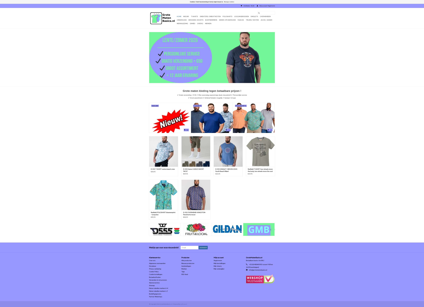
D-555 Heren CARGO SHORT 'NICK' (193, 170)
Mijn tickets (218, 266)
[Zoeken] (259, 13)
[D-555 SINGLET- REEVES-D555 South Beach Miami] (228, 151)
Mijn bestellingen (219, 263)
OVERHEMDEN (265, 16)
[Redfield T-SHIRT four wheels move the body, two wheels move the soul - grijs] (260, 151)
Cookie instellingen (155, 274)
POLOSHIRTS (227, 16)
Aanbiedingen (186, 266)
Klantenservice (154, 283)
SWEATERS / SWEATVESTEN (210, 16)
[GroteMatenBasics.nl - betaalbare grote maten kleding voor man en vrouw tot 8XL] (162, 18)
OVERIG (200, 23)
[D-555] (164, 229)
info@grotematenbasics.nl (258, 270)
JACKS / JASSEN (266, 20)
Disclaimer (152, 266)
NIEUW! (186, 16)
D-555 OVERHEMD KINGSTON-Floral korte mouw (194, 213)
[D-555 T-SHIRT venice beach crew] (163, 151)
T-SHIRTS (194, 16)
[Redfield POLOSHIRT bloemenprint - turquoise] (163, 195)
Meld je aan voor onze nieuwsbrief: (164, 247)
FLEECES (241, 20)
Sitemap (152, 285)
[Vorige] (153, 229)
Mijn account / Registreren (267, 6)
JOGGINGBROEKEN (241, 16)
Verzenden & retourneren (158, 280)
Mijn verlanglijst (219, 269)
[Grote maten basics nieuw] (212, 57)
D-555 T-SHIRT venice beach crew (163, 169)
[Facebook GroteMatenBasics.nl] (269, 247)
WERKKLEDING (182, 23)
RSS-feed (184, 274)
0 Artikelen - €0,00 (249, 6)
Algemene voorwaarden (157, 263)
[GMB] (258, 229)
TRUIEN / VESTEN (252, 20)
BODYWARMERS (211, 20)
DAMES (192, 23)
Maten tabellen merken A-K (158, 288)
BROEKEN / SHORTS (196, 20)
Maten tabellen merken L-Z (158, 291)
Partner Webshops (155, 297)
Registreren (218, 260)
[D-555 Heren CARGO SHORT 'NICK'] (195, 151)
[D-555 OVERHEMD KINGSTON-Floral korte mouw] (195, 195)
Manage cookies (229, 2)
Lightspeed (183, 304)
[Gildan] (227, 229)
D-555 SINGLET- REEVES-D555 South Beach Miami (226, 170)
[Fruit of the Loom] (196, 229)
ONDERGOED (182, 20)
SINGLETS (254, 16)
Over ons (152, 260)
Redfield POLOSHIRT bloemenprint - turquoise (163, 213)
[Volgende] (270, 229)
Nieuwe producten (187, 263)
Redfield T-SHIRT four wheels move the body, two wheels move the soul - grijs (260, 170)
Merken (208, 23)
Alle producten (186, 260)
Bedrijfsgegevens (155, 294)
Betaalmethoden (155, 277)
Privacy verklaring (155, 269)
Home (179, 16)
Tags (183, 271)
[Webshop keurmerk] (260, 279)
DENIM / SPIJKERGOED (227, 20)
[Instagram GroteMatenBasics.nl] (273, 247)
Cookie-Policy (154, 271)
